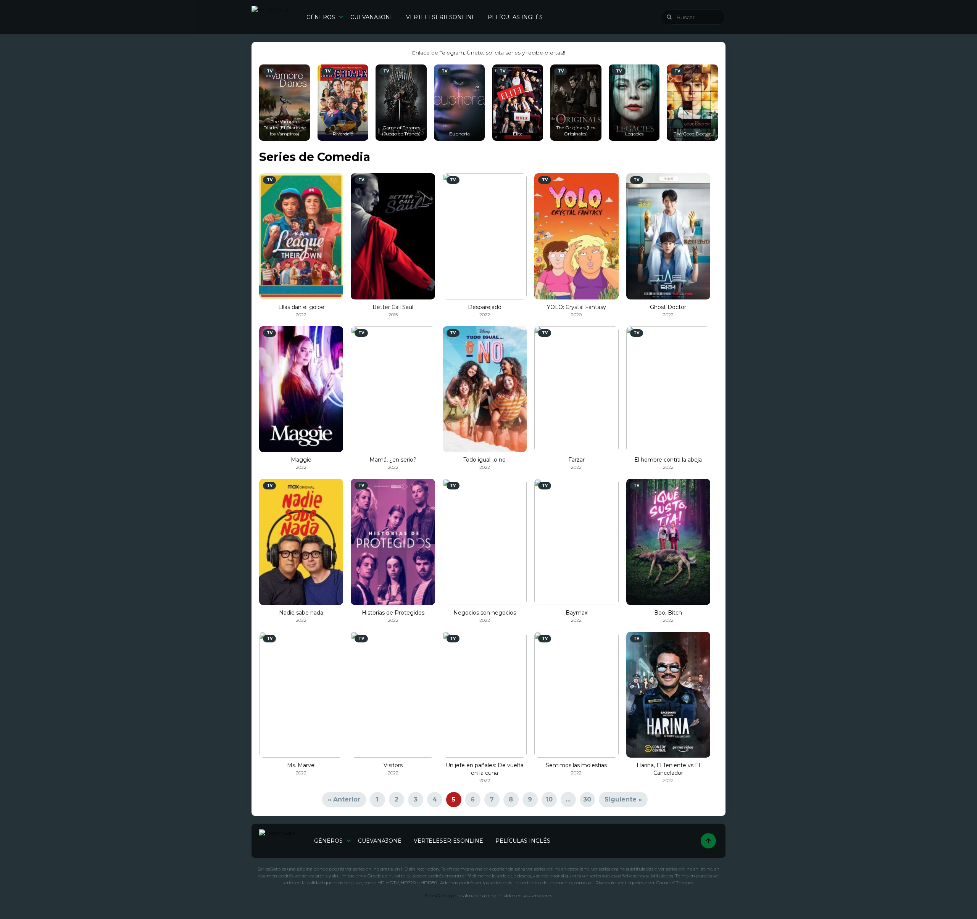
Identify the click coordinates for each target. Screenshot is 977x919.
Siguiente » (623, 799)
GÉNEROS (320, 17)
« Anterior (344, 799)
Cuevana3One (372, 17)
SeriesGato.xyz (439, 895)
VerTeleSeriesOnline (441, 17)
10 (549, 799)
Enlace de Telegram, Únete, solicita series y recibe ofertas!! (488, 52)
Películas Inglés (515, 17)
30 (587, 799)
